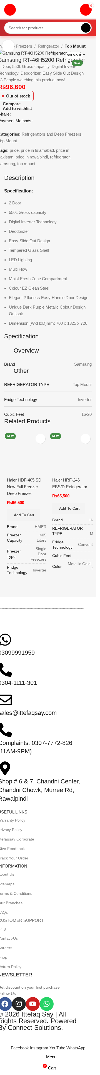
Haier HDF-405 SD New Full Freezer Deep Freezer (24, 487)
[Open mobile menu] (10, 9)
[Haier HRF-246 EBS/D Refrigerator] (70, 455)
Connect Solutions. (35, 1027)
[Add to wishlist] (40, 439)
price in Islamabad (37, 150)
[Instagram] (19, 1004)
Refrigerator (48, 46)
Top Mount (75, 46)
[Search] (86, 28)
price (14, 150)
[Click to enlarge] (8, 46)
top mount (26, 163)
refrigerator (59, 157)
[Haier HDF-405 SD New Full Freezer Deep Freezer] (25, 455)
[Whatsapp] (47, 1004)
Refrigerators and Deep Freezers (51, 134)
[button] (23, 515)
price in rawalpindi (32, 157)
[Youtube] (33, 1004)
